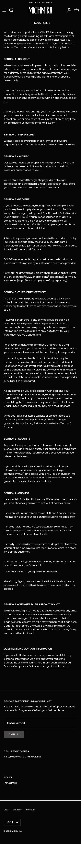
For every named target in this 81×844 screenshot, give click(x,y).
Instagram (10, 783)
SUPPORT (30, 809)
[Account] (68, 10)
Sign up (14, 734)
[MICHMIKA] (40, 10)
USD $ (9, 822)
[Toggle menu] (4, 10)
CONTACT (17, 809)
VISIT (6, 809)
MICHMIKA (16, 831)
